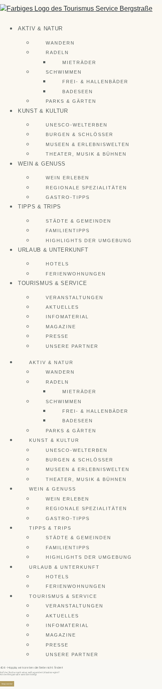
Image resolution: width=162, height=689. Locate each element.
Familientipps (68, 230)
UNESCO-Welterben (77, 124)
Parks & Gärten (71, 101)
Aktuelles (62, 307)
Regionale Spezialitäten (86, 187)
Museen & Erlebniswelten (88, 144)
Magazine (61, 326)
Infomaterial (67, 316)
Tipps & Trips (39, 206)
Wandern (60, 42)
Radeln (57, 52)
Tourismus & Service (52, 283)
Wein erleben (67, 177)
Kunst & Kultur (43, 111)
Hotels (57, 263)
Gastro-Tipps (68, 197)
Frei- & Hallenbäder (95, 81)
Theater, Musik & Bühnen (86, 153)
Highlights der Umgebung (89, 240)
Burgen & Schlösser (79, 134)
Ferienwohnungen (76, 273)
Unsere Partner (72, 346)
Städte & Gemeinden (78, 220)
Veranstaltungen (74, 297)
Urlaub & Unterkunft (53, 250)
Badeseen (77, 91)
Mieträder (79, 62)
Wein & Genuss (42, 164)
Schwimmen (64, 71)
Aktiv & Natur (40, 28)
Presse (57, 336)
